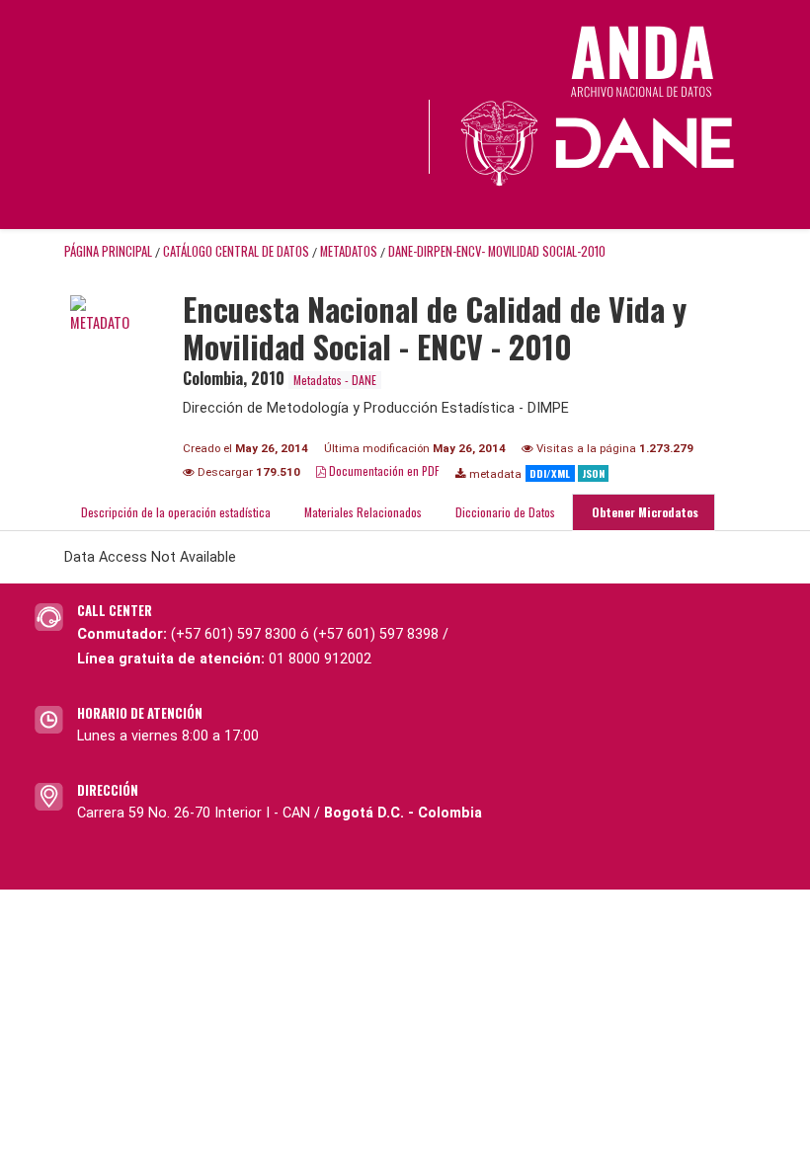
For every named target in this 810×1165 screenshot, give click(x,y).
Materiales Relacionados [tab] (363, 512)
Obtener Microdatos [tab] (643, 512)
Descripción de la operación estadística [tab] (176, 512)
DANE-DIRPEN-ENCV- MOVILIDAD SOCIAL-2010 (497, 251)
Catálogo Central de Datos (236, 251)
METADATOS (348, 251)
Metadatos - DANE (334, 379)
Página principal (108, 251)
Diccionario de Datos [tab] (505, 512)
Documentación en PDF (383, 470)
